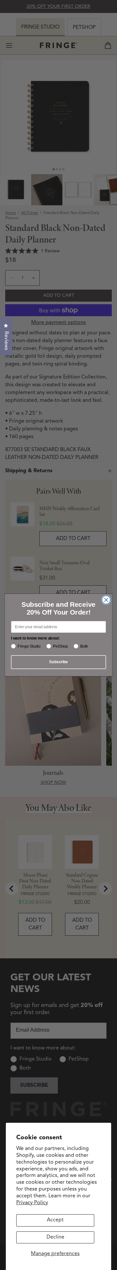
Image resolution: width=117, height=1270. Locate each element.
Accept (55, 1220)
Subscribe (58, 662)
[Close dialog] (106, 600)
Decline (55, 1237)
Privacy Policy (32, 1202)
